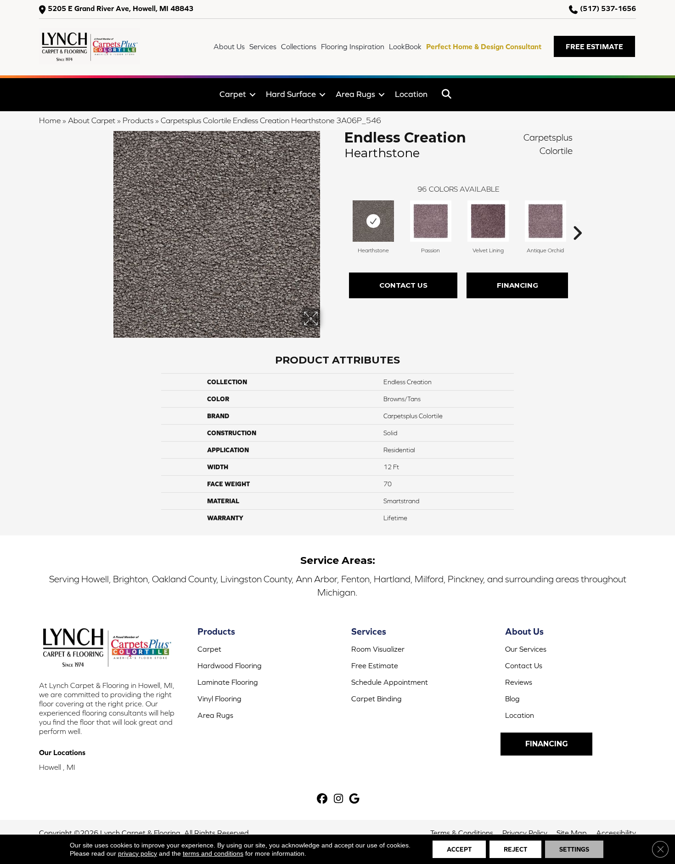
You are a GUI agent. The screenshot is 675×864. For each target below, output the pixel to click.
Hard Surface (291, 94)
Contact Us (403, 285)
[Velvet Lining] (488, 221)
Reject (515, 849)
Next (577, 219)
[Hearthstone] (373, 221)
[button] (594, 46)
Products (138, 120)
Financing (517, 285)
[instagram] (338, 799)
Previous (340, 219)
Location (411, 94)
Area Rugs (355, 94)
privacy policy (137, 853)
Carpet (232, 94)
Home (50, 120)
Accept (459, 849)
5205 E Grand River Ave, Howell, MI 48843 (120, 8)
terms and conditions (213, 853)
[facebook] (322, 799)
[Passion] (431, 221)
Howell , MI (57, 767)
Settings (574, 849)
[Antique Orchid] (545, 221)
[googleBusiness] (354, 799)
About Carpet (91, 120)
